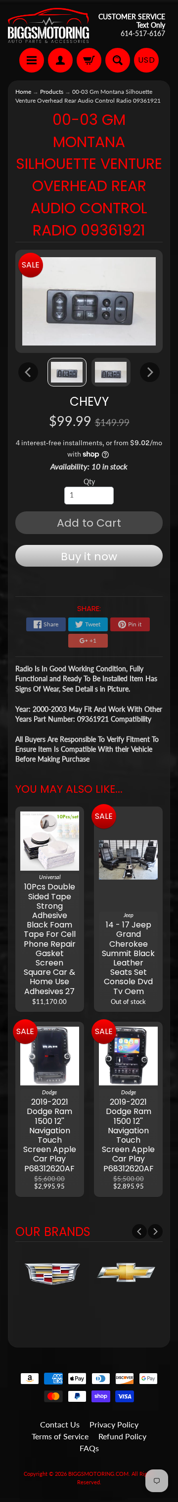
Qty (89, 482)
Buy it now (89, 556)
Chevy (89, 401)
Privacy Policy (113, 1424)
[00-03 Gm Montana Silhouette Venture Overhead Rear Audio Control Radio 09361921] (67, 372)
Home (23, 91)
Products (51, 91)
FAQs (89, 1448)
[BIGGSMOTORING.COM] (48, 25)
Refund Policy (122, 1436)
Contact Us (60, 1424)
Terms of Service (60, 1436)
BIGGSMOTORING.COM (98, 1473)
